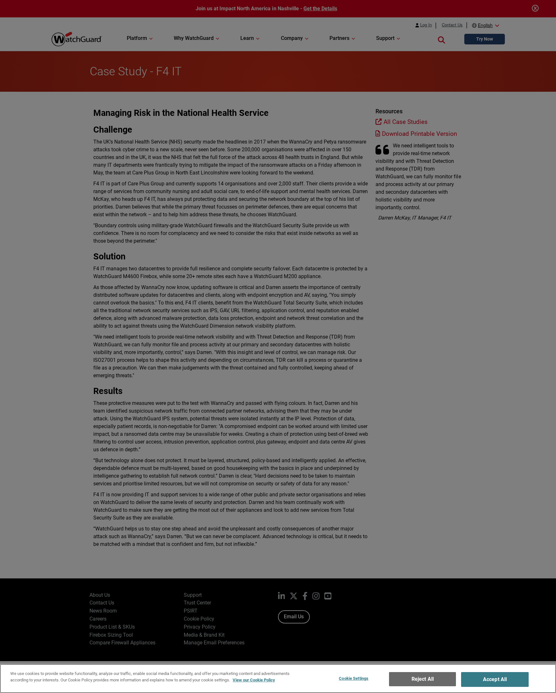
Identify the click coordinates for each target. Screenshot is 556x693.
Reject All (423, 679)
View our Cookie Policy (254, 679)
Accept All (495, 679)
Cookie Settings (353, 678)
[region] (278, 678)
